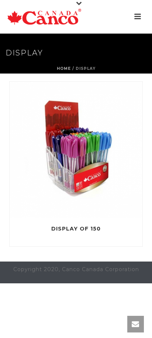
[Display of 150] (91, 149)
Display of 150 (76, 228)
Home (64, 68)
